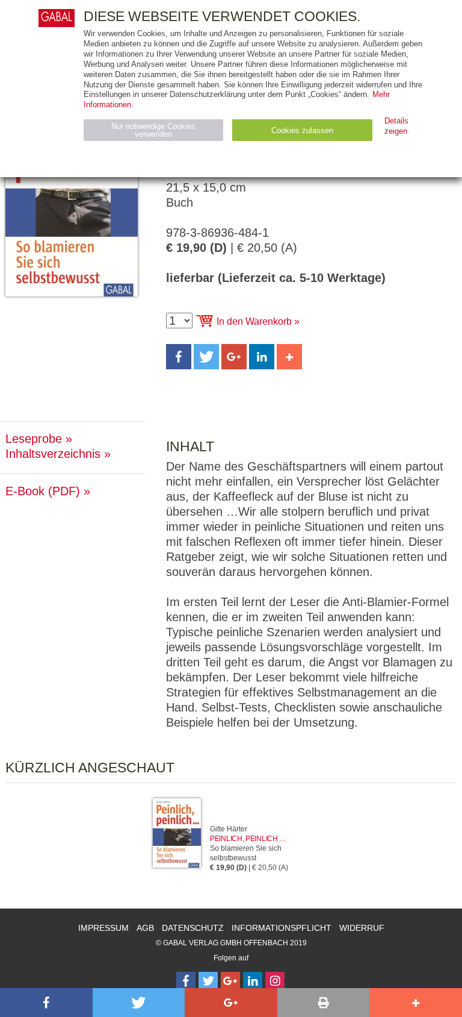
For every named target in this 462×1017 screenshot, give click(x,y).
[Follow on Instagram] (275, 981)
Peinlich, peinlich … (248, 838)
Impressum (103, 928)
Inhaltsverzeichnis (52, 453)
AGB (145, 928)
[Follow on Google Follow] (230, 981)
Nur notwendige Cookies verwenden (153, 130)
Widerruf (361, 928)
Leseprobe (33, 438)
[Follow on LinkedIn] (252, 981)
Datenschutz (193, 928)
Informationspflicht (281, 928)
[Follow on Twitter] (208, 981)
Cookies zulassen (302, 130)
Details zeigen (396, 126)
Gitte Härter (228, 829)
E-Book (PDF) (42, 491)
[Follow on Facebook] (186, 981)
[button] (178, 356)
